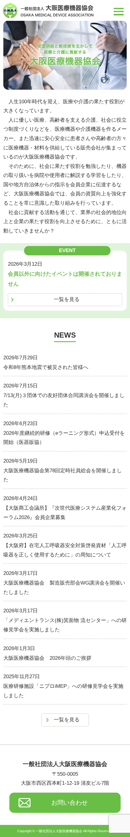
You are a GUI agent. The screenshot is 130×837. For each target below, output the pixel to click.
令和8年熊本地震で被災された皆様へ (45, 367)
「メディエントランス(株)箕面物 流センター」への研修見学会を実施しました (65, 625)
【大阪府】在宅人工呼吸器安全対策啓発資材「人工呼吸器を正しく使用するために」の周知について (65, 550)
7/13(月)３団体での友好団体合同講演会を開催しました (64, 400)
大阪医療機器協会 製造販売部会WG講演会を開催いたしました (64, 587)
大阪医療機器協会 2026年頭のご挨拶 (47, 658)
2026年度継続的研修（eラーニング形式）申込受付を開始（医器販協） (64, 437)
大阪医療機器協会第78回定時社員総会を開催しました (62, 475)
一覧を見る (67, 299)
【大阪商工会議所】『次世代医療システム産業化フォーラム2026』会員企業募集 (65, 512)
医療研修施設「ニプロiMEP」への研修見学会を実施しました (63, 690)
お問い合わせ (69, 802)
